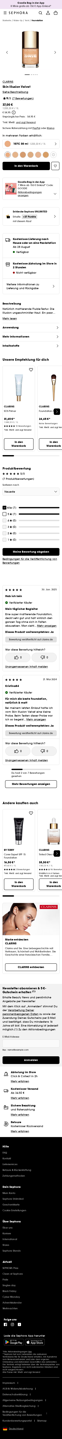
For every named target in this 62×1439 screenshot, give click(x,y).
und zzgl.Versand (26, 122)
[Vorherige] (7, 52)
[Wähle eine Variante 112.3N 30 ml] (38, 155)
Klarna (50, 128)
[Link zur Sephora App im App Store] (35, 1342)
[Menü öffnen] (5, 12)
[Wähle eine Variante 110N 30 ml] (15, 155)
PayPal (36, 128)
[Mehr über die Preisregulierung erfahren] (13, 112)
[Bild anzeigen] (30, 50)
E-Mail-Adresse (11, 1036)
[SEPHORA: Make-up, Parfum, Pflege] (18, 13)
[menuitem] (48, 13)
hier (30, 1351)
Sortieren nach (11, 484)
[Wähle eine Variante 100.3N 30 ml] (53, 155)
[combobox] (31, 491)
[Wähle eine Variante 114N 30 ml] (46, 155)
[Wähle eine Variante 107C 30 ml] (7, 155)
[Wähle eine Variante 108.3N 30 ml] (30, 155)
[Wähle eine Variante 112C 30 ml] (23, 155)
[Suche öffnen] (40, 12)
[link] (31, 552)
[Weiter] (55, 52)
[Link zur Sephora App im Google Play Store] (14, 1342)
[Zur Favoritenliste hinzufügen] (31, 369)
